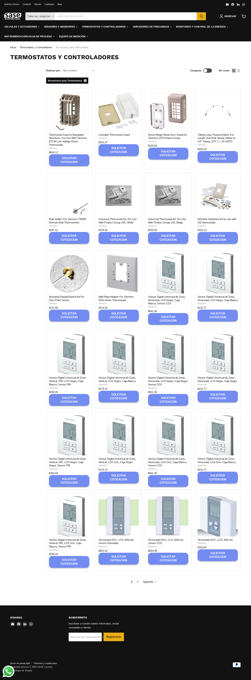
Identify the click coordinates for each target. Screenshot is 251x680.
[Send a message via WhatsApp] (8, 671)
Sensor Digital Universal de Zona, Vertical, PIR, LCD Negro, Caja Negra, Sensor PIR (67, 462)
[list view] (238, 70)
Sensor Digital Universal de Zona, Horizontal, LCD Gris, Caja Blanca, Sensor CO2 (167, 462)
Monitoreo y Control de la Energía (201, 26)
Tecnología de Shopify (21, 670)
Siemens (53, 148)
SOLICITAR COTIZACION (69, 160)
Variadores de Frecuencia (151, 26)
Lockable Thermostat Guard (114, 134)
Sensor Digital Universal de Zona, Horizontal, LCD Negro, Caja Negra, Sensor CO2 (168, 381)
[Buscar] (201, 16)
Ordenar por (53, 70)
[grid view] (233, 70)
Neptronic (152, 307)
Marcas (37, 4)
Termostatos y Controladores (104, 26)
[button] (228, 16)
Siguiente (148, 581)
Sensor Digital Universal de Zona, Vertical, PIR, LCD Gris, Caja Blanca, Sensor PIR (67, 543)
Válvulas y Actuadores (21, 26)
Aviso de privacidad (20, 663)
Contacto (27, 4)
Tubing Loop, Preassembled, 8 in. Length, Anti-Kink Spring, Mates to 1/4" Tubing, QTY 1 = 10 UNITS (216, 138)
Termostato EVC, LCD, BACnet (215, 539)
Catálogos (49, 4)
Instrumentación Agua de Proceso (28, 36)
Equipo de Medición (72, 36)
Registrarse (113, 636)
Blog (60, 4)
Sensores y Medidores (59, 26)
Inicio (13, 47)
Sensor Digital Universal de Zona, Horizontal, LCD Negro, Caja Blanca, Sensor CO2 (166, 300)
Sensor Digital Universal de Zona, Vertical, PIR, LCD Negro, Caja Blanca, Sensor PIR (67, 381)
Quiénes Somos (11, 4)
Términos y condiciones (45, 663)
